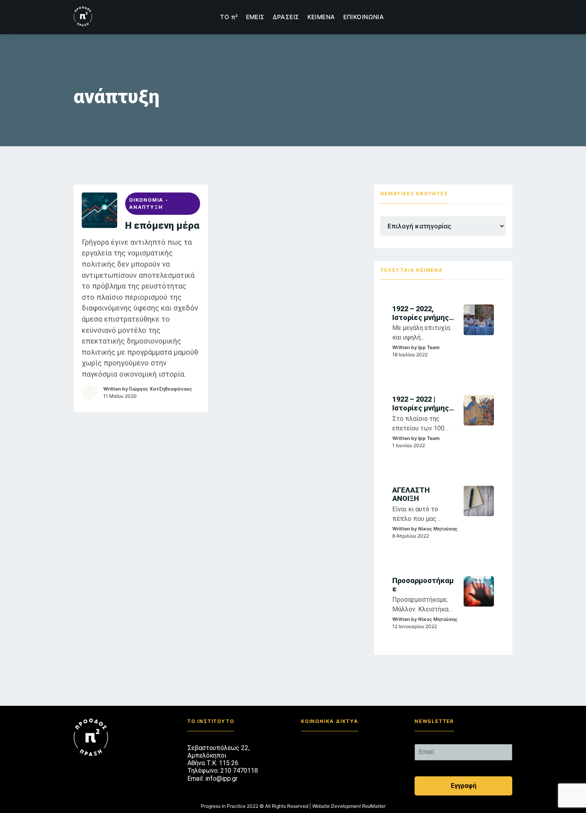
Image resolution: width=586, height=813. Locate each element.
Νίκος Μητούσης (438, 529)
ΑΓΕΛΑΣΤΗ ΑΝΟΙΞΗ (411, 494)
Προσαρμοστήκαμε (423, 584)
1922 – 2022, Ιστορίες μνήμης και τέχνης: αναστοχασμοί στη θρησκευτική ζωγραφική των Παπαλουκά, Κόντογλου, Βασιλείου (422, 313)
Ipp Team (429, 347)
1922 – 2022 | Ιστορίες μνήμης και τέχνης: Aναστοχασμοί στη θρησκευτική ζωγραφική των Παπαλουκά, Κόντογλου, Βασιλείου (422, 403)
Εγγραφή (463, 785)
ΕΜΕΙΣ (255, 17)
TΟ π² (229, 17)
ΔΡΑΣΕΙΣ (286, 17)
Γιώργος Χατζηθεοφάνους (160, 389)
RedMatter (373, 806)
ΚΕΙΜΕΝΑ (321, 17)
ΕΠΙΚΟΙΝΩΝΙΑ (363, 17)
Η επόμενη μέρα (162, 225)
